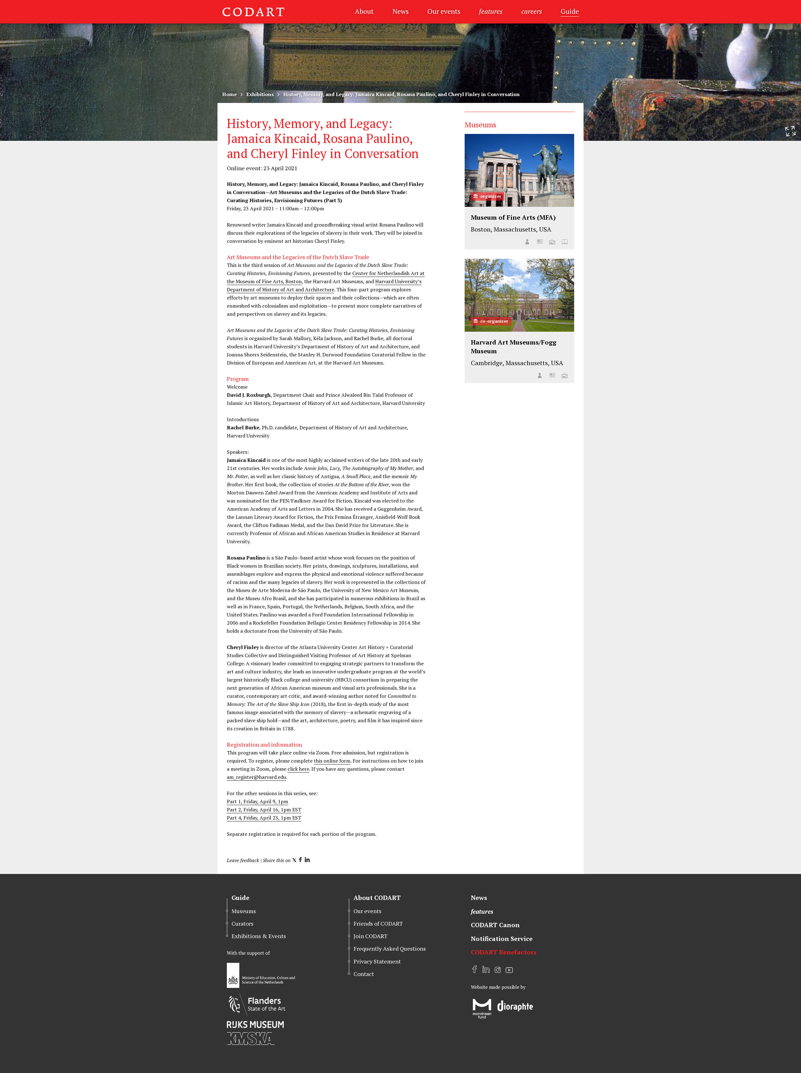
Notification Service (502, 938)
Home (229, 94)
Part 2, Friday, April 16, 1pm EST (264, 809)
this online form (332, 760)
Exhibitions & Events (259, 936)
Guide (570, 11)
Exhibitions (260, 94)
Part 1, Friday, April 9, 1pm (257, 801)
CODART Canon (495, 925)
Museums (244, 911)
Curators (242, 923)
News (400, 11)
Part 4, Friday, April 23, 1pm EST (264, 817)
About (364, 11)
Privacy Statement (377, 961)
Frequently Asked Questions (390, 948)
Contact (364, 974)
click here (298, 768)
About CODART (377, 897)
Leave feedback (243, 860)
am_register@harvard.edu (256, 777)
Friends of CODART (378, 923)
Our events (443, 11)
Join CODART (371, 936)
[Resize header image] (790, 131)
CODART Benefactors (504, 952)
